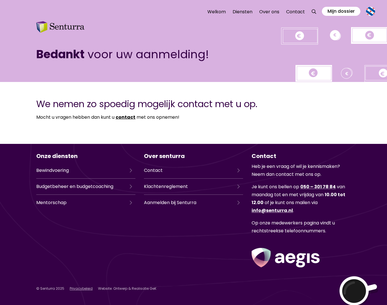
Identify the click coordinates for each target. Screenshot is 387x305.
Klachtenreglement (166, 186)
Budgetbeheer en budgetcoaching (74, 186)
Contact (295, 11)
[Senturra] (60, 27)
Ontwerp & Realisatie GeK (134, 288)
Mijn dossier (341, 11)
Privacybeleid (81, 288)
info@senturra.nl (272, 210)
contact (125, 117)
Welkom (216, 11)
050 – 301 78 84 (318, 186)
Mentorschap (51, 202)
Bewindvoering (52, 170)
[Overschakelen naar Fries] (371, 11)
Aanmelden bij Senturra (170, 202)
